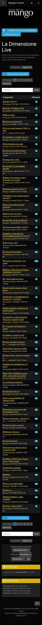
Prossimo (6, 83)
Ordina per (19, 554)
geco (6, 331)
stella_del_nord (9, 153)
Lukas (7, 428)
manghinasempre (10, 403)
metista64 (8, 275)
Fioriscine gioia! (10, 452)
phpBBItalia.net (24, 613)
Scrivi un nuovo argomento (18, 74)
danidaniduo (9, 171)
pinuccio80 (8, 293)
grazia (7, 443)
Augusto (7, 313)
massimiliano (9, 182)
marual (7, 216)
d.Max (7, 146)
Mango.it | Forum (16, 3)
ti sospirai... (8, 302)
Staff (6, 133)
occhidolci (8, 111)
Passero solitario (10, 281)
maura (7, 338)
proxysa (7, 351)
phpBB (15, 609)
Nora (6, 493)
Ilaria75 (7, 486)
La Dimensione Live (12, 34)
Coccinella (8, 508)
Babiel (7, 140)
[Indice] (21, 13)
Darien (7, 223)
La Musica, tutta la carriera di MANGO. (22, 30)
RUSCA (7, 470)
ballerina (7, 200)
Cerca (36, 90)
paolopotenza (9, 254)
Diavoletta (8, 322)
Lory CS (7, 117)
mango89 (8, 104)
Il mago (7, 209)
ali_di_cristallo (9, 245)
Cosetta (7, 230)
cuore (7, 378)
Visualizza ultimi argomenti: (21, 548)
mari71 (7, 191)
